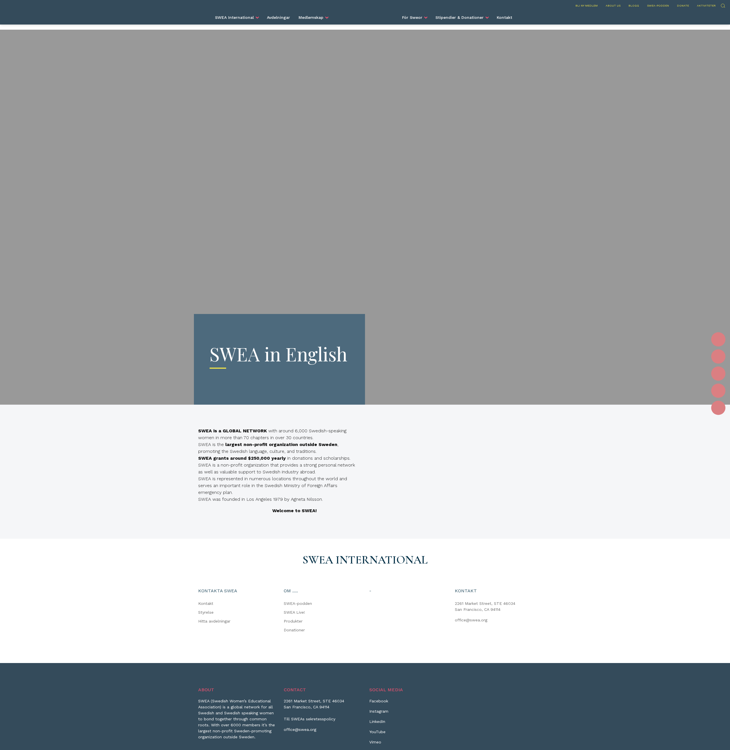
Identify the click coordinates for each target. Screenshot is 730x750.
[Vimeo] (718, 408)
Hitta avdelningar (214, 621)
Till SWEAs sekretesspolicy (309, 719)
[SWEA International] (365, 15)
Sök (723, 5)
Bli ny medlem (586, 5)
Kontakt (504, 17)
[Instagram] (718, 356)
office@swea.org (471, 620)
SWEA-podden (658, 5)
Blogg (633, 5)
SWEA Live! (294, 612)
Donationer (294, 630)
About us (613, 5)
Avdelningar (278, 17)
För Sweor (412, 17)
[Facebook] (718, 339)
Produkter (293, 621)
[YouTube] (718, 391)
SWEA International (234, 17)
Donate (683, 5)
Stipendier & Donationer (459, 17)
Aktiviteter (706, 5)
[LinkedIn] (718, 373)
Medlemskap (311, 17)
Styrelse (206, 612)
